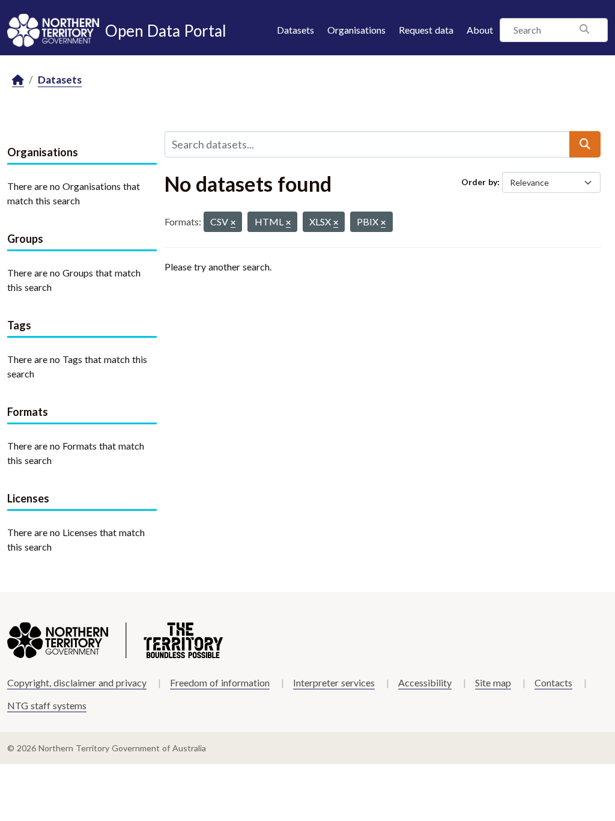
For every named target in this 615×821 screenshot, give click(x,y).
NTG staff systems (46, 705)
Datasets (295, 29)
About (480, 29)
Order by (479, 182)
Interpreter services (334, 682)
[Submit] (585, 144)
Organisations (356, 29)
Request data (426, 29)
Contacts (553, 682)
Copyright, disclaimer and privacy (77, 682)
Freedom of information (220, 682)
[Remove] (233, 223)
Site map (493, 682)
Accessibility (425, 682)
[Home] (18, 80)
